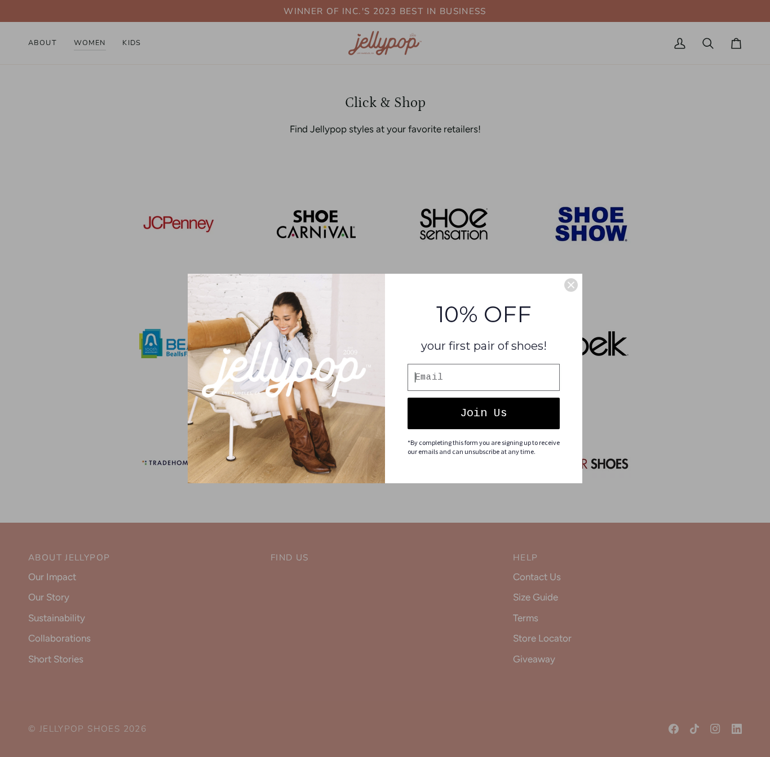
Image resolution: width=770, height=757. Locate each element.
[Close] (571, 285)
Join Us (483, 413)
